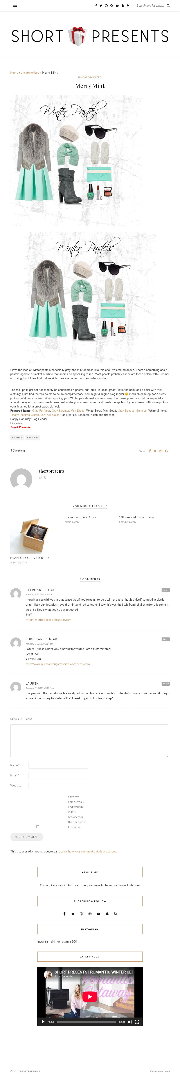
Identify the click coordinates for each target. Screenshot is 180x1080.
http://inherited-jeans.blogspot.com (48, 619)
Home (14, 72)
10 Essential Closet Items (137, 517)
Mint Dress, (78, 410)
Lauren (32, 683)
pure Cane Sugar (42, 639)
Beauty (17, 437)
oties (131, 410)
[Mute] (130, 1022)
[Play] (43, 1022)
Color (55, 415)
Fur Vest (44, 410)
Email (14, 775)
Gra (120, 410)
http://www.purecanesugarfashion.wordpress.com (58, 664)
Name (15, 765)
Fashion (32, 437)
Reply (166, 590)
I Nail (48, 415)
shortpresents (52, 471)
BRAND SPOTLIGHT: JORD (29, 558)
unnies (142, 410)
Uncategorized (30, 72)
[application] (90, 996)
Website (15, 785)
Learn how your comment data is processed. (89, 851)
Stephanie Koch (41, 590)
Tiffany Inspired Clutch (24, 415)
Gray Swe (58, 410)
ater (66, 410)
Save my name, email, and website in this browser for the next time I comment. (76, 812)
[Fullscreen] (137, 1022)
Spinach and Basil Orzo (80, 517)
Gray (35, 410)
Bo (126, 410)
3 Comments (17, 450)
